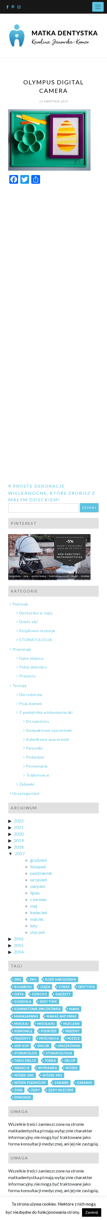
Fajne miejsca (31, 658)
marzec (37, 919)
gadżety (63, 994)
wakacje (22, 1068)
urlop (69, 1060)
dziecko (39, 994)
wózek (72, 1068)
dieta (19, 994)
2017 (20, 853)
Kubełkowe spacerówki (47, 739)
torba (50, 1060)
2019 (19, 840)
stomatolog (25, 1053)
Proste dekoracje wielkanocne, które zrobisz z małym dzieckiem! (51, 492)
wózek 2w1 (24, 1075)
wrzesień (38, 879)
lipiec (35, 892)
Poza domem (30, 703)
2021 (19, 827)
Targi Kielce (25, 1060)
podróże (49, 1031)
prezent (72, 1031)
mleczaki (71, 1023)
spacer (43, 1045)
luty (33, 925)
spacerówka (69, 1045)
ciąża (45, 986)
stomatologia (59, 1053)
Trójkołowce (37, 775)
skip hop (21, 1045)
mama (74, 1009)
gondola (22, 1001)
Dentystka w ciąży (35, 613)
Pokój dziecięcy (33, 667)
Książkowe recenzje (37, 630)
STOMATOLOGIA (35, 639)
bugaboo (23, 986)
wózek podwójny (30, 1082)
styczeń (37, 932)
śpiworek (22, 1097)
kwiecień (38, 912)
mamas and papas (62, 1016)
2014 (19, 951)
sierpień (37, 886)
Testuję (19, 685)
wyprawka (47, 1068)
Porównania (37, 766)
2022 (19, 820)
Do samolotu (37, 721)
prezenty (22, 1038)
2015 (19, 945)
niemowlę (23, 1031)
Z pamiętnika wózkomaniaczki (45, 712)
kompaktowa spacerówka (37, 1009)
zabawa (62, 1082)
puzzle (73, 1038)
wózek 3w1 (52, 1075)
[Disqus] (53, 257)
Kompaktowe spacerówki (49, 730)
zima (18, 1090)
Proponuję (21, 649)
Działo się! (28, 621)
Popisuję (20, 604)
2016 (19, 938)
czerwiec (38, 899)
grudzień (38, 860)
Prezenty (27, 676)
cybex (64, 986)
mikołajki (46, 1023)
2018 (19, 846)
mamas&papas (26, 1016)
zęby (35, 1090)
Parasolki (34, 748)
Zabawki (26, 784)
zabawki (84, 1082)
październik (41, 873)
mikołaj (21, 1023)
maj (33, 905)
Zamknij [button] (91, 1212)
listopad (38, 866)
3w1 (33, 979)
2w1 (17, 979)
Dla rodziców (31, 694)
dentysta (86, 986)
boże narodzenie (60, 979)
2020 (19, 833)
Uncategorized (25, 793)
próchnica (49, 1038)
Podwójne (35, 757)
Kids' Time (48, 1001)
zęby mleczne (61, 1090)
